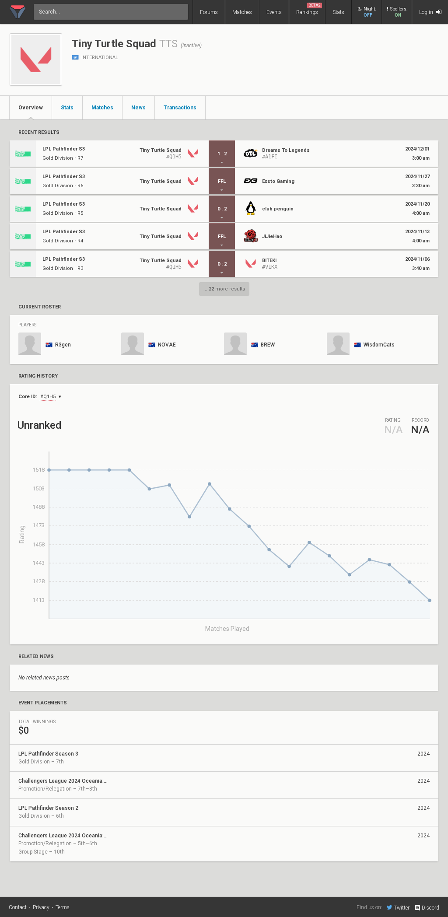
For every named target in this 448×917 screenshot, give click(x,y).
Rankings (308, 9)
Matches (242, 12)
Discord (430, 908)
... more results (224, 289)
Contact (18, 907)
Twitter (402, 907)
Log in (426, 12)
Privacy (41, 907)
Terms (63, 907)
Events (274, 12)
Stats (338, 12)
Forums (209, 12)
